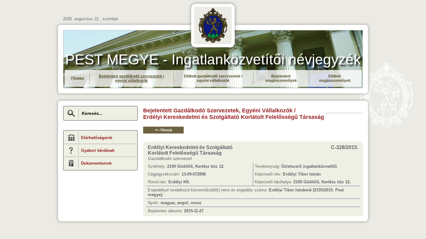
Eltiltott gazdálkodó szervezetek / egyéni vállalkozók (213, 78)
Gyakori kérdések (97, 150)
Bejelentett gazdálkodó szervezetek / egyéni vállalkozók (131, 78)
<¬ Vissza (163, 130)
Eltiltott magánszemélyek (335, 78)
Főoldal (77, 78)
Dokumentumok (96, 163)
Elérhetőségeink (96, 137)
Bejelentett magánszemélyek (281, 78)
